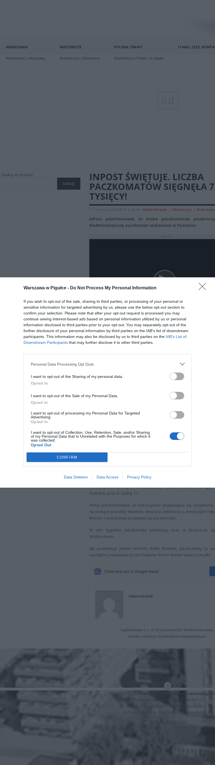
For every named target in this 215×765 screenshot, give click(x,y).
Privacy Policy (139, 477)
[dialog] (107, 382)
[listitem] (107, 364)
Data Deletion (76, 477)
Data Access (107, 477)
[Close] (204, 288)
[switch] (177, 376)
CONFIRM (67, 457)
